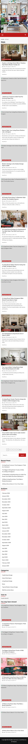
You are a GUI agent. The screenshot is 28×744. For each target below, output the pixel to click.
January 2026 (5, 496)
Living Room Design (7, 126)
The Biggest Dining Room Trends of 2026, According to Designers (13, 470)
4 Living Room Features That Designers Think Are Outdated (14, 466)
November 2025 (6, 502)
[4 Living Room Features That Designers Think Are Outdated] (14, 613)
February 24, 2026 (10, 707)
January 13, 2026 (10, 66)
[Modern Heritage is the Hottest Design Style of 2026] (14, 153)
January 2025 (5, 531)
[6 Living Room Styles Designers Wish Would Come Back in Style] (14, 287)
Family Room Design (7, 59)
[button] (2, 35)
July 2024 (4, 548)
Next (20, 449)
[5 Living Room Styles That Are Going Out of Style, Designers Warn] (14, 254)
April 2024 (5, 557)
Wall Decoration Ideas (8, 590)
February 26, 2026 (10, 627)
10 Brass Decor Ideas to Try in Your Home (13, 484)
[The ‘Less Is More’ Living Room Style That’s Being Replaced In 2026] (14, 356)
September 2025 (6, 507)
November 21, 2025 (10, 370)
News (3, 584)
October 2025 (5, 504)
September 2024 (6, 542)
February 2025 (6, 528)
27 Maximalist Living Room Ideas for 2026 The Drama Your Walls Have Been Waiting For (14, 475)
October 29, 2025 (10, 436)
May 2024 (4, 554)
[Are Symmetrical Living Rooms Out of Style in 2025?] (14, 323)
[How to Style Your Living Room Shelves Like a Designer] (14, 119)
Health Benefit (5, 598)
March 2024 (5, 560)
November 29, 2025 (10, 268)
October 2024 (5, 539)
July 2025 (4, 513)
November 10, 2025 (10, 402)
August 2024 (5, 545)
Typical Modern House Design (10, 587)
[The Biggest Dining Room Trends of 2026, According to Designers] (14, 639)
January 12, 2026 (10, 100)
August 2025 (5, 510)
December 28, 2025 (10, 167)
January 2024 (5, 565)
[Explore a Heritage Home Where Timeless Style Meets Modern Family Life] (14, 52)
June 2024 (4, 551)
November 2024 (6, 536)
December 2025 (6, 499)
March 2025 (5, 525)
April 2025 (5, 522)
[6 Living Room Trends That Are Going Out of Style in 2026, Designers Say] (14, 388)
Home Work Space (7, 578)
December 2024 (6, 533)
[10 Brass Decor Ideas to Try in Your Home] (14, 720)
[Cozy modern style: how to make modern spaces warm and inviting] (14, 422)
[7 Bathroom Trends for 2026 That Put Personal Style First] (14, 86)
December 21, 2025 (10, 201)
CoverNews (22, 739)
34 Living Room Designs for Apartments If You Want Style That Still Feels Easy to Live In (14, 231)
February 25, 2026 (10, 653)
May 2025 (4, 519)
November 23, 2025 (10, 337)
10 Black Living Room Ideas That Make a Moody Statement (12, 480)
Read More (4, 74)
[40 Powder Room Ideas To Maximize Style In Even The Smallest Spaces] (14, 187)
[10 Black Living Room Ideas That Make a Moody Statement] (14, 693)
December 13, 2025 (10, 234)
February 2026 (6, 493)
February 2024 (6, 563)
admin (4, 66)
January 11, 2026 (10, 133)
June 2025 (4, 516)
